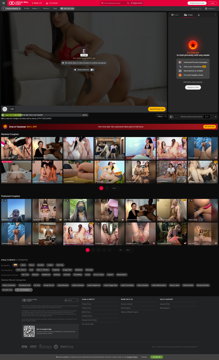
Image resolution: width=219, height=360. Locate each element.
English (69, 300)
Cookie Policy (132, 357)
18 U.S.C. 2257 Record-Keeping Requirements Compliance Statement (174, 347)
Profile (26, 8)
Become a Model (126, 304)
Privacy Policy (86, 304)
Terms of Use (86, 308)
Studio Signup (125, 308)
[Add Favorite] (5, 109)
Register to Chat (193, 87)
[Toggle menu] (3, 3)
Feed (55, 8)
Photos (46, 8)
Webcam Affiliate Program (129, 312)
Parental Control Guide (89, 320)
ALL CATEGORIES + (23, 290)
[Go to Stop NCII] (67, 346)
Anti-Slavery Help (87, 324)
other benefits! (196, 82)
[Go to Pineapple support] (56, 347)
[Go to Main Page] (18, 3)
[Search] (128, 3)
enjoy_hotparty (8, 260)
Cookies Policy (87, 316)
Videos (36, 8)
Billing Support (165, 308)
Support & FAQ (165, 304)
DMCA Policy (86, 312)
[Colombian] (15, 265)
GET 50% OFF (209, 126)
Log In (212, 3)
